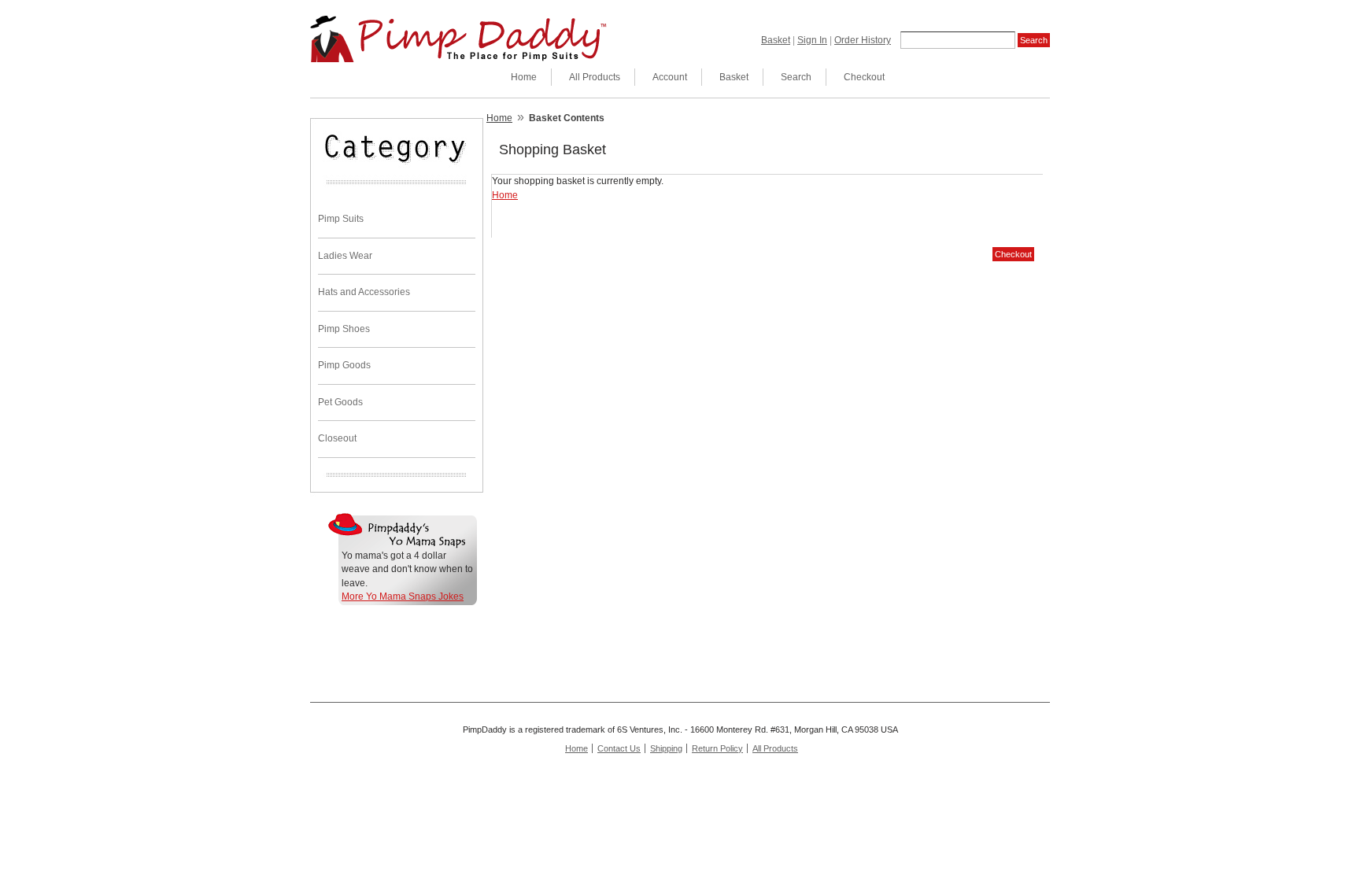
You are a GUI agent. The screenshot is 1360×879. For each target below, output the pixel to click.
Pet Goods (340, 402)
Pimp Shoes (344, 328)
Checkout (864, 77)
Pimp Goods (344, 365)
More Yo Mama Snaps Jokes (403, 596)
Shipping (666, 748)
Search (796, 77)
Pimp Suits (341, 218)
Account (669, 77)
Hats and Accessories (364, 291)
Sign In (812, 40)
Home (524, 77)
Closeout (337, 438)
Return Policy (717, 748)
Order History (862, 40)
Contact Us (619, 748)
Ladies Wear (345, 255)
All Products (594, 77)
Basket (775, 40)
